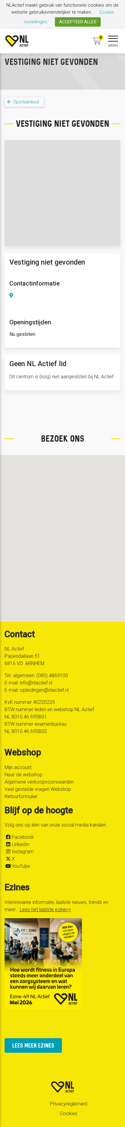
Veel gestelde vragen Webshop (38, 789)
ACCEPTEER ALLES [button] (77, 21)
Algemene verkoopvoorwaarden (39, 782)
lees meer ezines (33, 1045)
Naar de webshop (23, 775)
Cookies (68, 1113)
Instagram (23, 851)
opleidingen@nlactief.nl (44, 690)
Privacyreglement (68, 1104)
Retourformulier (21, 796)
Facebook (23, 837)
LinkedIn (20, 844)
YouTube (21, 866)
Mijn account (18, 767)
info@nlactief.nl (36, 683)
